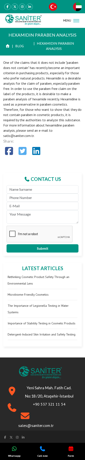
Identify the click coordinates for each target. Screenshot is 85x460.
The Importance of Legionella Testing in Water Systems (38, 309)
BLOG (19, 46)
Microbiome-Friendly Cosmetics (28, 295)
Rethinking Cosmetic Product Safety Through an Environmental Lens (38, 280)
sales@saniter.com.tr (36, 425)
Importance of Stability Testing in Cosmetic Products (41, 323)
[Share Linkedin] (36, 151)
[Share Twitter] (23, 151)
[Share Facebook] (9, 151)
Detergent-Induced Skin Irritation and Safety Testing (41, 334)
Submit (42, 248)
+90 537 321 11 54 (49, 404)
